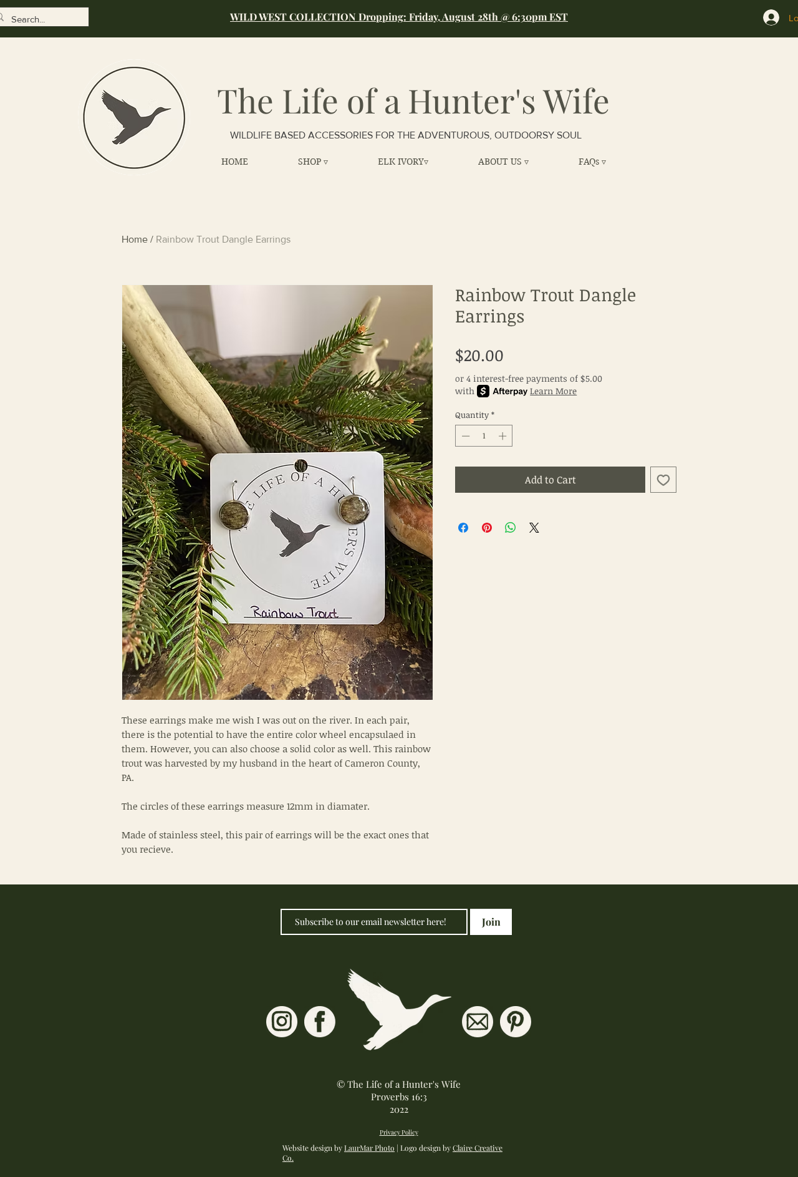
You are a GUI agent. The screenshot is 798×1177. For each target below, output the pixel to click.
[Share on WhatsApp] (510, 527)
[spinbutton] (484, 436)
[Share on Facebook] (463, 527)
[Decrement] (464, 436)
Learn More (553, 391)
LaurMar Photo (369, 1148)
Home (135, 239)
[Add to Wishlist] (663, 480)
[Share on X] (534, 527)
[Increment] (503, 436)
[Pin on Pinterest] (486, 527)
